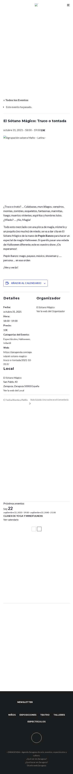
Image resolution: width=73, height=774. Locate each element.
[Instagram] (52, 702)
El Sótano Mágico (12, 377)
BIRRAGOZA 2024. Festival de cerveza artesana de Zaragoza (35, 575)
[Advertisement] (36, 48)
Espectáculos (10, 339)
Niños (12, 715)
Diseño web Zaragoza (36, 765)
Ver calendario (11, 519)
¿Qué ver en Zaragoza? (36, 759)
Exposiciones (28, 715)
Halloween (24, 339)
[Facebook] (38, 702)
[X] (45, 702)
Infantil (7, 343)
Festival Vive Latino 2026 (20, 543)
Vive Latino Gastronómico (21, 558)
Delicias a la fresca (16, 591)
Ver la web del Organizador (50, 311)
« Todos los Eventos (15, 100)
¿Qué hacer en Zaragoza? (36, 762)
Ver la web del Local (13, 390)
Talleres (59, 715)
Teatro (45, 715)
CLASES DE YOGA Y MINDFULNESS (23, 515)
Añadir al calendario (26, 283)
